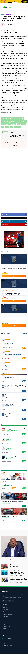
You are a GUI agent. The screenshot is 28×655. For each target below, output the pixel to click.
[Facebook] (3, 601)
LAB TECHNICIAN (8, 413)
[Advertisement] (14, 161)
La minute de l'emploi (7, 612)
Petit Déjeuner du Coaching (11, 447)
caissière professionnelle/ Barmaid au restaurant (15, 375)
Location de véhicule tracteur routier (9, 516)
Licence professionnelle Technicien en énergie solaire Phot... (15, 429)
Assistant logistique (9, 404)
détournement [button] (5, 124)
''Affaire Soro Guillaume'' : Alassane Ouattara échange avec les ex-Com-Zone (17, 135)
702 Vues (3, 562)
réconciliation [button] (5, 121)
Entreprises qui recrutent (8, 626)
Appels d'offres (6, 611)
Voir (15, 276)
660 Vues (11, 575)
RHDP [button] (7, 127)
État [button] (3, 127)
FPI (15, 36)
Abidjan (24, 47)
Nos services (5, 622)
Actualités (5, 607)
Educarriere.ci (8, 651)
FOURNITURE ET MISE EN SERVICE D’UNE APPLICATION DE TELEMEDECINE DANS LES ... (13, 318)
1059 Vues (11, 582)
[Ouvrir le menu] (24, 7)
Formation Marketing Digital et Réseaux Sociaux (16, 456)
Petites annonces (6, 624)
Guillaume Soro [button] (14, 121)
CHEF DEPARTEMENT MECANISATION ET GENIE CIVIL (15, 341)
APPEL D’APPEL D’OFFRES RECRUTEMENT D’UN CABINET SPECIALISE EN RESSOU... (14, 269)
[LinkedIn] (6, 601)
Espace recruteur (6, 631)
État (19, 57)
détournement (5, 95)
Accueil (2, 14)
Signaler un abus (5, 652)
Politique (8, 14)
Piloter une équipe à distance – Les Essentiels (15, 438)
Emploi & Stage (6, 609)
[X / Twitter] (12, 601)
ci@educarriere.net (8, 643)
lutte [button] (24, 124)
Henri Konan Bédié (9, 73)
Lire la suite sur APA (6, 112)
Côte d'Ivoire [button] (23, 121)
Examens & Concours (7, 614)
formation (4, 53)
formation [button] (13, 124)
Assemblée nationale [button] (7, 118)
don (19, 45)
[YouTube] (9, 601)
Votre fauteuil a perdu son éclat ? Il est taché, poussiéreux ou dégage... (14, 483)
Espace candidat (6, 629)
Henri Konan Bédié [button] (18, 118)
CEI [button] (15, 127)
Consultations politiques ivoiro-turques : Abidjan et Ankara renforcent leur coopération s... (17, 572)
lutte (12, 104)
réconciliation (4, 70)
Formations (5, 616)
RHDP (11, 87)
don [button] (11, 127)
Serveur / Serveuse (9, 394)
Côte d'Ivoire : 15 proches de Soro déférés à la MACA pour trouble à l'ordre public (10, 144)
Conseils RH (5, 628)
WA (25, 488)
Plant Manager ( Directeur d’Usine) (12, 363)
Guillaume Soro (11, 43)
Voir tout (24, 251)
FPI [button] (19, 127)
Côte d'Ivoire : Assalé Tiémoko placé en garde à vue (17, 565)
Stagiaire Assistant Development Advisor (13, 353)
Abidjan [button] (19, 124)
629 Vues (11, 568)
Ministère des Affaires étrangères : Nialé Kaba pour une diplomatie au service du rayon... (18, 579)
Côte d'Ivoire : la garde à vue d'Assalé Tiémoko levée (13, 559)
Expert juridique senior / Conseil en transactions (15, 385)
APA (5, 23)
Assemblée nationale (6, 45)
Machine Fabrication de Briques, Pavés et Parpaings (12, 501)
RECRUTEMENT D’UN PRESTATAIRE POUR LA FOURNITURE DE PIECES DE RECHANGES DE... (11, 294)
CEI (1, 105)
